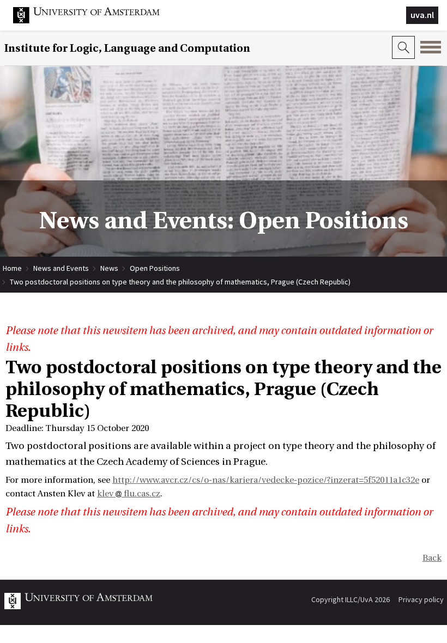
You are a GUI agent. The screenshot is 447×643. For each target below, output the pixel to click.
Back (432, 558)
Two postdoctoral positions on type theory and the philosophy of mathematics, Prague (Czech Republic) (180, 282)
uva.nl (422, 14)
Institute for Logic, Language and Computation (127, 48)
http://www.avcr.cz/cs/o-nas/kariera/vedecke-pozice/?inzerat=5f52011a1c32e (265, 480)
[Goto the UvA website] (95, 21)
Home (12, 268)
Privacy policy (421, 599)
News (109, 268)
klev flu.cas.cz (128, 494)
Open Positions (155, 268)
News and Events (61, 268)
